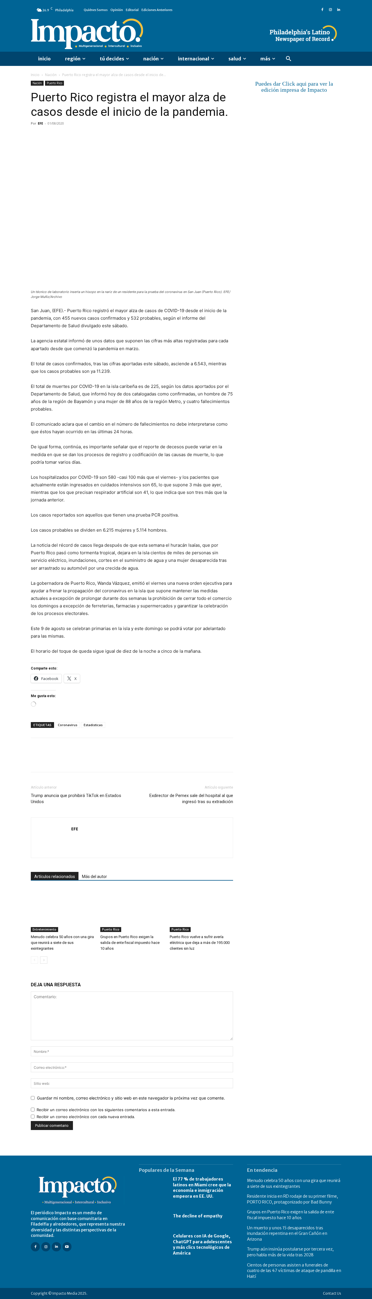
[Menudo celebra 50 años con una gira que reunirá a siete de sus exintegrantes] (62, 910)
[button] (288, 59)
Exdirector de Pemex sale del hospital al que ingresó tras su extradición (191, 798)
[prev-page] (34, 960)
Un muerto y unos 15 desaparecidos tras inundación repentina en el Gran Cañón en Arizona (287, 1233)
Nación (51, 74)
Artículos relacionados (54, 876)
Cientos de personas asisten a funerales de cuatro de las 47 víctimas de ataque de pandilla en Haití (294, 1270)
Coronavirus (67, 725)
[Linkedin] (338, 9)
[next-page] (43, 960)
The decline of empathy (197, 1216)
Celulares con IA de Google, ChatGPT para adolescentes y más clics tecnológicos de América (202, 1244)
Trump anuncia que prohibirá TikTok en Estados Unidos (76, 798)
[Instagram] (330, 9)
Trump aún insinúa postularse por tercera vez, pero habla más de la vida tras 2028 (290, 1251)
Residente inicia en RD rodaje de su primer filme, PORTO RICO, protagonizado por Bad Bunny (292, 1199)
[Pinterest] (63, 136)
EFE (40, 123)
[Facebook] (322, 9)
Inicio (35, 74)
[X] (50, 136)
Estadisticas (93, 725)
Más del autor (94, 876)
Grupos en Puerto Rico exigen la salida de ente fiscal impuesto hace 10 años (130, 943)
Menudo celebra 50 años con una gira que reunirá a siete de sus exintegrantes (62, 943)
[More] (104, 136)
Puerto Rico (54, 83)
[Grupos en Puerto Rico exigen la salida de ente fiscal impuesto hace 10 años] (132, 910)
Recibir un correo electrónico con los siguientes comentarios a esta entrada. (106, 1109)
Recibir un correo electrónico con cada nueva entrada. (86, 1116)
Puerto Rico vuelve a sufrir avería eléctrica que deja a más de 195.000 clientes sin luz (200, 943)
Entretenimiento (44, 929)
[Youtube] (66, 1246)
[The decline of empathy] (153, 1216)
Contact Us (332, 1293)
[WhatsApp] (77, 136)
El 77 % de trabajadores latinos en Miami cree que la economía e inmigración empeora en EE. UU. (202, 1187)
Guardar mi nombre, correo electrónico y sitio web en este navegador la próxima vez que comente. (131, 1097)
